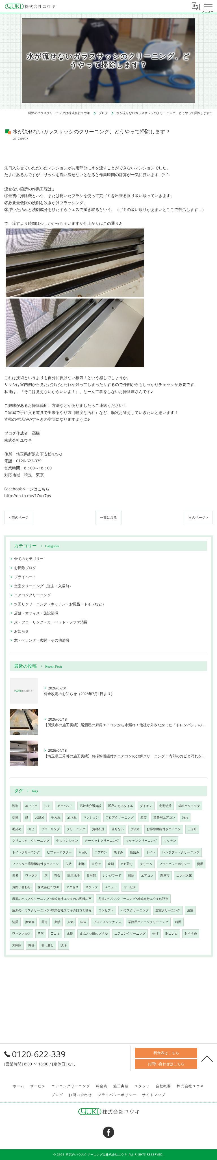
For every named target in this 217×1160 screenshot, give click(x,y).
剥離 (82, 864)
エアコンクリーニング (32, 594)
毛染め (16, 829)
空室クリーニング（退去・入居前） (43, 585)
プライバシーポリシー (174, 864)
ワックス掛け (21, 933)
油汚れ (72, 817)
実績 (57, 922)
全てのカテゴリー (29, 558)
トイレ (150, 852)
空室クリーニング (167, 910)
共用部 (91, 875)
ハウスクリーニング (135, 910)
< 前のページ (19, 517)
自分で (96, 864)
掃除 (131, 875)
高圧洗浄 (73, 875)
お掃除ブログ (25, 567)
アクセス (72, 887)
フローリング (50, 829)
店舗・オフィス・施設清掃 (36, 613)
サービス (130, 887)
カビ (31, 829)
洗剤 (15, 806)
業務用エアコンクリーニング (148, 922)
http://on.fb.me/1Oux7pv (27, 495)
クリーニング (76, 829)
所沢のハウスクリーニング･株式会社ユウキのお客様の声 (52, 899)
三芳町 (192, 829)
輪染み (134, 852)
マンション (91, 817)
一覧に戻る (108, 517)
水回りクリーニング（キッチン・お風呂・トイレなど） (60, 603)
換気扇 (29, 922)
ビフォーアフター (59, 852)
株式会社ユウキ (48, 887)
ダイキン (146, 806)
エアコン (147, 875)
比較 (70, 933)
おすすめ (191, 933)
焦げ (155, 933)
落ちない (117, 829)
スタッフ (91, 887)
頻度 (143, 817)
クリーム (146, 864)
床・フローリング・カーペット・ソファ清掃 (51, 622)
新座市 (165, 875)
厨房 (44, 922)
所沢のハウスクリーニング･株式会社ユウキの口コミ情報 (52, 910)
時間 (178, 922)
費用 (200, 864)
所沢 (41, 933)
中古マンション (67, 841)
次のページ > (198, 517)
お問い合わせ (21, 887)
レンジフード (112, 875)
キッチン (170, 841)
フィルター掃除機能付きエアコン (35, 864)
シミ (47, 806)
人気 (70, 922)
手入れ (55, 817)
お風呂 (39, 817)
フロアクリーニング (120, 817)
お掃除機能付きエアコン (164, 829)
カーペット (65, 806)
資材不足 (98, 829)
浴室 (190, 910)
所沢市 (135, 829)
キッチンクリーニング (141, 841)
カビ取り (127, 864)
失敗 (69, 864)
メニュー (111, 887)
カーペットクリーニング (102, 841)
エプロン (101, 852)
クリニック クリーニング (30, 841)
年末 (83, 922)
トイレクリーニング (26, 852)
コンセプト (106, 910)
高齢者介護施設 (90, 806)
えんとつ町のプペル (94, 933)
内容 (31, 945)
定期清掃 (165, 806)
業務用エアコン (164, 817)
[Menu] (208, 6)
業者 (15, 875)
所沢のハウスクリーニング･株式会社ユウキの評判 (133, 899)
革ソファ (31, 806)
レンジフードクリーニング (180, 852)
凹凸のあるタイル (120, 806)
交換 (15, 817)
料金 (57, 875)
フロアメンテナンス (107, 922)
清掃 (15, 922)
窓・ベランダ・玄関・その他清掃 (41, 640)
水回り (83, 852)
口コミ (55, 933)
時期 (111, 864)
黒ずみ (118, 852)
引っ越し (47, 945)
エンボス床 (184, 875)
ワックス (31, 875)
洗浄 (63, 945)
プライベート (25, 576)
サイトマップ (154, 1094)
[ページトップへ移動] (207, 1058)
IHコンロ (171, 933)
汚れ (185, 817)
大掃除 (16, 945)
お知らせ (21, 631)
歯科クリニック (189, 806)
